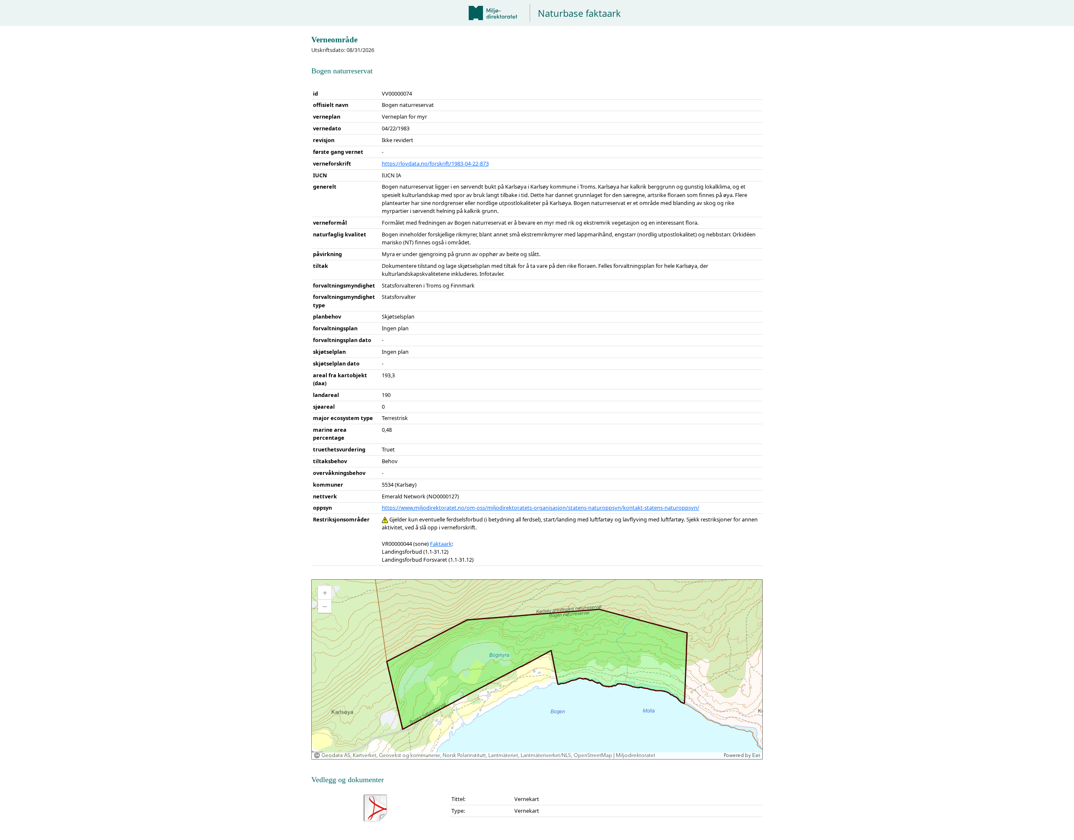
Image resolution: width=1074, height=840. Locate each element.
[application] (537, 669)
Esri (756, 755)
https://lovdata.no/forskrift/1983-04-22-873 (435, 163)
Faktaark (441, 543)
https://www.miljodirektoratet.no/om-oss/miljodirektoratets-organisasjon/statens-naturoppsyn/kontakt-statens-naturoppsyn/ (540, 507)
